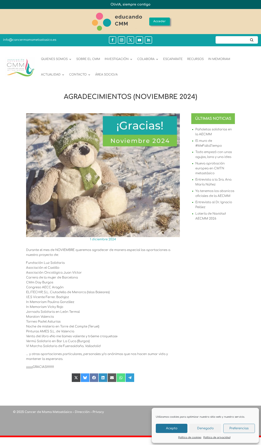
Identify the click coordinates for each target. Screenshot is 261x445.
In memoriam (219, 59)
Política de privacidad (216, 437)
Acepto (171, 428)
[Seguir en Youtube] (139, 40)
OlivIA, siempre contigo (130, 4)
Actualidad (51, 74)
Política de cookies (189, 437)
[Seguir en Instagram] (121, 40)
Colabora (146, 59)
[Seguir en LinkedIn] (148, 40)
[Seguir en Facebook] (112, 40)
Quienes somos (54, 59)
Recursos (195, 59)
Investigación (117, 59)
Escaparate (173, 59)
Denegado (205, 428)
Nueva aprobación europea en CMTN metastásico (210, 168)
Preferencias (239, 428)
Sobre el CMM (88, 59)
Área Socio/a (106, 74)
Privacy (98, 412)
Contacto (78, 74)
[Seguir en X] (130, 40)
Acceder (159, 21)
